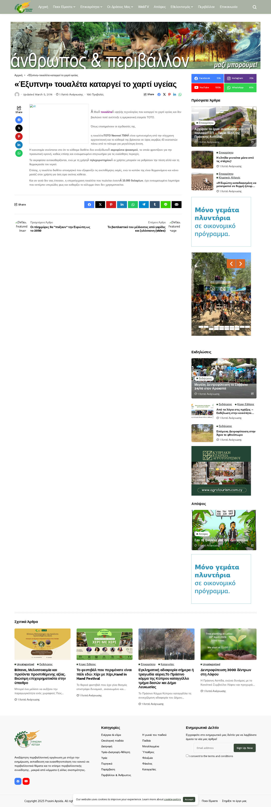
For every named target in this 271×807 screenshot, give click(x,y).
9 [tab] (242, 327)
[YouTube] (26, 781)
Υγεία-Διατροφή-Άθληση (115, 752)
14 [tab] (226, 329)
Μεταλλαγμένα (150, 746)
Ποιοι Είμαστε (210, 800)
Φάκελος (147, 763)
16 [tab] (237, 329)
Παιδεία (146, 740)
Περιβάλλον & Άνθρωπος (116, 775)
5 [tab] (221, 327)
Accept (189, 799)
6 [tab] (226, 327)
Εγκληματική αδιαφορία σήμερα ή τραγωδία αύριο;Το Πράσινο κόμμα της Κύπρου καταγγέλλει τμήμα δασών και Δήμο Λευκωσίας (166, 678)
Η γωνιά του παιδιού (154, 734)
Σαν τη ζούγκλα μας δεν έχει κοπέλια (221, 540)
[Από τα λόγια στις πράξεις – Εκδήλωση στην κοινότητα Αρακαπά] (202, 411)
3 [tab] (211, 327)
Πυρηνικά (106, 763)
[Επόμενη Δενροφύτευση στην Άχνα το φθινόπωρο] (202, 433)
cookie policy (172, 799)
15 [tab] (232, 329)
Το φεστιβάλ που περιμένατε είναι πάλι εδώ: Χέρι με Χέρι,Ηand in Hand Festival (104, 674)
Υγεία (104, 757)
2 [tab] (206, 327)
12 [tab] (216, 329)
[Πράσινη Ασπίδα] (23, 7)
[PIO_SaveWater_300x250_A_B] (221, 221)
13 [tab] (221, 329)
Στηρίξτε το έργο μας (234, 800)
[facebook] (17, 781)
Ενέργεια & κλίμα (111, 734)
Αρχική (18, 75)
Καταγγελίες (149, 769)
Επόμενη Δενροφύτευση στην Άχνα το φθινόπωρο (236, 433)
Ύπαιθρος (148, 752)
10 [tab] (247, 327)
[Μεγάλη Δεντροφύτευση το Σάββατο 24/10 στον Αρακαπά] (224, 378)
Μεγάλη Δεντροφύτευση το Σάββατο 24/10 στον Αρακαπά (221, 386)
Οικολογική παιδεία (112, 740)
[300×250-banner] (221, 470)
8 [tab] (237, 327)
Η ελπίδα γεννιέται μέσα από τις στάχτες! (235, 159)
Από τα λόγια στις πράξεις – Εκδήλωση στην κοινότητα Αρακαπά (234, 411)
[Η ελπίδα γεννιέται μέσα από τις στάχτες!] (202, 160)
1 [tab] (201, 327)
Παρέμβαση (108, 769)
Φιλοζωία (147, 757)
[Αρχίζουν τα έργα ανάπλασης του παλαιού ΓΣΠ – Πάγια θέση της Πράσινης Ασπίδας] (224, 126)
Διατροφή (106, 746)
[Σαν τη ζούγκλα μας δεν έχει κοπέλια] (224, 530)
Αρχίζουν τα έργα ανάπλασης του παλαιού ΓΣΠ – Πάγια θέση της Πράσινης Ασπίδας (218, 132)
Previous (231, 263)
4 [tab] (216, 327)
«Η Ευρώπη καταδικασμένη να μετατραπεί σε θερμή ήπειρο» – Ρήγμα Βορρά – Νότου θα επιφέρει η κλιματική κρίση (236, 184)
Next (240, 263)
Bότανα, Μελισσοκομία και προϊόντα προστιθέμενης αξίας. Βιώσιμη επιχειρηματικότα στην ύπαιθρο (40, 676)
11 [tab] (211, 329)
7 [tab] (232, 327)
